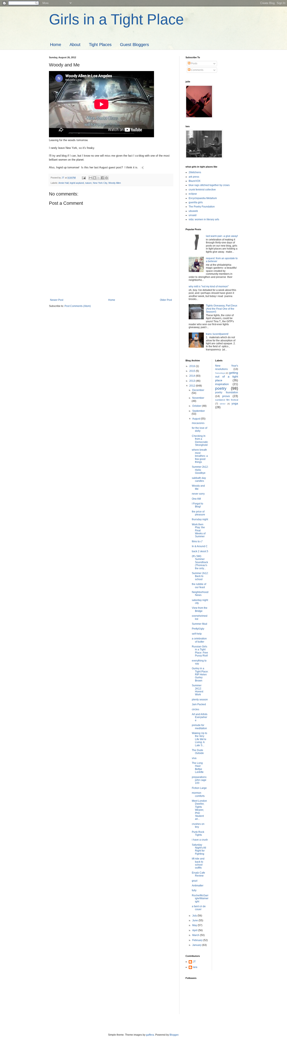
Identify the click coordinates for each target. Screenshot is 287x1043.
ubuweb (193, 211)
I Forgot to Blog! (197, 505)
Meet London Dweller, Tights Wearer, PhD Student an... (199, 809)
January (197, 945)
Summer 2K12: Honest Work (197, 690)
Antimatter (197, 885)
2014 (192, 375)
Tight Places (100, 44)
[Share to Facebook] (102, 178)
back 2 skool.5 (200, 551)
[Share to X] (98, 178)
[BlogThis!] (94, 178)
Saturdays (220, 373)
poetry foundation (226, 392)
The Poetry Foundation (202, 206)
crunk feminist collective (202, 189)
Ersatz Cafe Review (198, 874)
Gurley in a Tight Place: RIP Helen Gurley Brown (200, 674)
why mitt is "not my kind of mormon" (209, 286)
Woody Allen (114, 183)
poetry (220, 388)
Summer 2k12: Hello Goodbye (200, 469)
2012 (192, 385)
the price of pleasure (198, 513)
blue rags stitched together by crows (209, 185)
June (195, 920)
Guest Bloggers (134, 44)
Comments (196, 70)
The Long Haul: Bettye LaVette (198, 768)
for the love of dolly (199, 429)
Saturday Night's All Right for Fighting (199, 849)
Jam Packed (199, 704)
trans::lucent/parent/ (217, 334)
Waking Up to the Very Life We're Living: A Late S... (199, 739)
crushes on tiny (198, 825)
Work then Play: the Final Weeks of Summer (198, 530)
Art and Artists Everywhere (199, 717)
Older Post (166, 299)
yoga (235, 403)
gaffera (150, 1034)
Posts (193, 63)
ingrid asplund (77, 183)
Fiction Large (199, 788)
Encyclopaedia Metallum (203, 198)
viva (194, 758)
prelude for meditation (199, 727)
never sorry (198, 493)
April (195, 930)
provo (226, 396)
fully (194, 890)
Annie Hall (63, 183)
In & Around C (200, 546)
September (198, 410)
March (196, 935)
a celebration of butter (199, 640)
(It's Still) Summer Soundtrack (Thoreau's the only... (200, 562)
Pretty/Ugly (198, 628)
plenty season (200, 699)
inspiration (222, 384)
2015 (192, 371)
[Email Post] (83, 177)
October (197, 405)
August (196, 418)
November (198, 397)
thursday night (200, 519)
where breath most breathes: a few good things (200, 455)
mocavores (198, 423)
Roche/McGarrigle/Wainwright (200, 898)
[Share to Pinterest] (106, 178)
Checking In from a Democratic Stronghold (200, 440)
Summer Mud (199, 623)
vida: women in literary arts (204, 219)
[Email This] (90, 178)
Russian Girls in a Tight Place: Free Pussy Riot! (200, 651)
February (197, 940)
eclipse (193, 193)
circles (195, 709)
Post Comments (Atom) (78, 306)
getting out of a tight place (226, 376)
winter (222, 404)
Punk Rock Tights (198, 833)
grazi (194, 880)
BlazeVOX (194, 181)
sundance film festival (226, 400)
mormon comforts (198, 794)
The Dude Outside (198, 752)
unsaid (192, 215)
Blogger (174, 1034)
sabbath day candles (199, 479)
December (198, 390)
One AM (196, 498)
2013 (192, 380)
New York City (100, 183)
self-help (197, 633)
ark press (194, 176)
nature (88, 183)
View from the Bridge (199, 609)
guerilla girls (196, 202)
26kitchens (195, 172)
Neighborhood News (200, 594)
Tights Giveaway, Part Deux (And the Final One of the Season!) (221, 308)
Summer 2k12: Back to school (200, 576)
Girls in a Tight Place (116, 19)
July (194, 915)
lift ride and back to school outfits (198, 863)
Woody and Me (198, 487)
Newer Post (56, 299)
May (195, 925)
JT (194, 961)
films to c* (197, 541)
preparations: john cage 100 (199, 780)
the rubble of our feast (199, 586)
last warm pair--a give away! (222, 236)
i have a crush (200, 839)
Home (55, 44)
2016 (192, 366)
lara (195, 967)
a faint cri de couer (199, 908)
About (75, 44)
